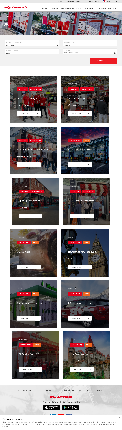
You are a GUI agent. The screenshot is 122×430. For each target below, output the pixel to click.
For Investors (102, 8)
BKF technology (77, 8)
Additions (55, 8)
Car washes (44, 8)
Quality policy (84, 390)
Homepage (7, 17)
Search (100, 61)
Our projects (90, 8)
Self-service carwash (25, 390)
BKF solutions (66, 8)
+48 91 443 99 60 (69, 1)
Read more (26, 114)
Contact (114, 8)
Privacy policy (100, 390)
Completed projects (45, 390)
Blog (109, 8)
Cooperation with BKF (66, 390)
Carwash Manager (93, 1)
